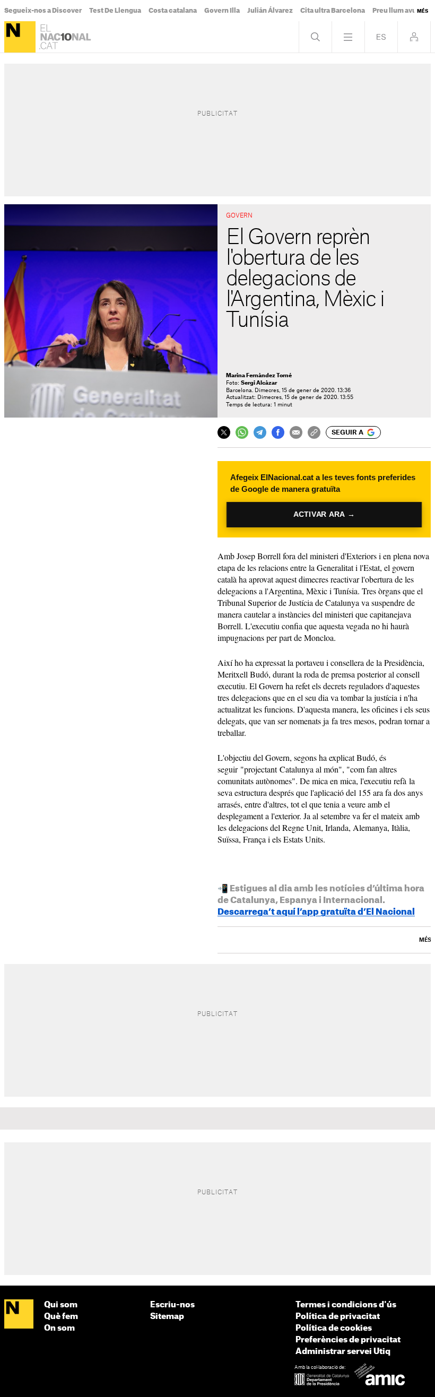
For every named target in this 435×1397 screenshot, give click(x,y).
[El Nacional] (20, 37)
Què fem (61, 1317)
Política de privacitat (337, 1317)
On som (59, 1328)
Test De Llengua (115, 10)
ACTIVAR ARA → (323, 514)
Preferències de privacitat (348, 1340)
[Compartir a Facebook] (278, 432)
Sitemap (167, 1317)
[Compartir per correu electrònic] (296, 432)
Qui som (60, 1305)
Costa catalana (173, 10)
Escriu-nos (172, 1305)
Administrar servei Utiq (342, 1352)
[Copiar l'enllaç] (314, 432)
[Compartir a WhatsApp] (242, 432)
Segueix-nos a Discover (43, 10)
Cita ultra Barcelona (332, 10)
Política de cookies (333, 1328)
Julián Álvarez (270, 10)
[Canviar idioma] (381, 37)
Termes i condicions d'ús (345, 1305)
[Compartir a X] (224, 432)
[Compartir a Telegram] (260, 432)
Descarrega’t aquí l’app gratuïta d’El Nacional (316, 912)
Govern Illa (222, 10)
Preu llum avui (395, 10)
